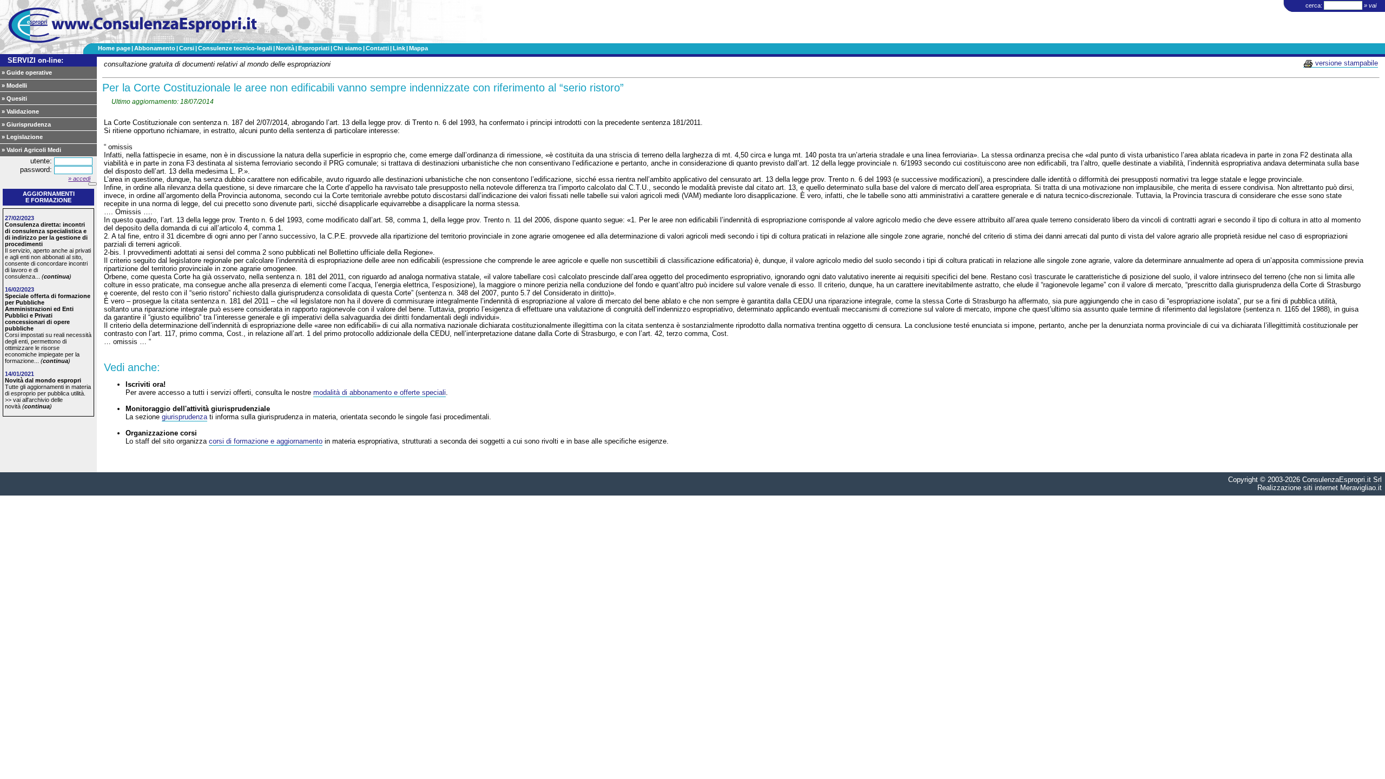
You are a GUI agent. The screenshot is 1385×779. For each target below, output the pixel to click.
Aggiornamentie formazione (49, 196)
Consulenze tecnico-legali (235, 48)
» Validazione (20, 111)
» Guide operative (27, 72)
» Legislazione (22, 137)
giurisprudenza (184, 417)
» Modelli (14, 85)
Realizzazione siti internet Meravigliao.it (1319, 488)
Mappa (418, 48)
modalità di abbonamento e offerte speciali (379, 392)
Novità (285, 48)
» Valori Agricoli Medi (31, 150)
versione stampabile (1345, 63)
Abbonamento (154, 48)
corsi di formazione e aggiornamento (265, 441)
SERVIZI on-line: (35, 60)
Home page (114, 48)
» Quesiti (14, 98)
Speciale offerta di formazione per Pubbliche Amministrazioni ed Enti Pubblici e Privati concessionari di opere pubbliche (47, 312)
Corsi (186, 48)
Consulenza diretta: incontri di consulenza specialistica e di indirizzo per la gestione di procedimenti (46, 234)
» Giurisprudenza (26, 124)
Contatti (377, 48)
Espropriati (313, 48)
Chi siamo (347, 48)
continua (56, 276)
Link (399, 48)
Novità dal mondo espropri (43, 380)
